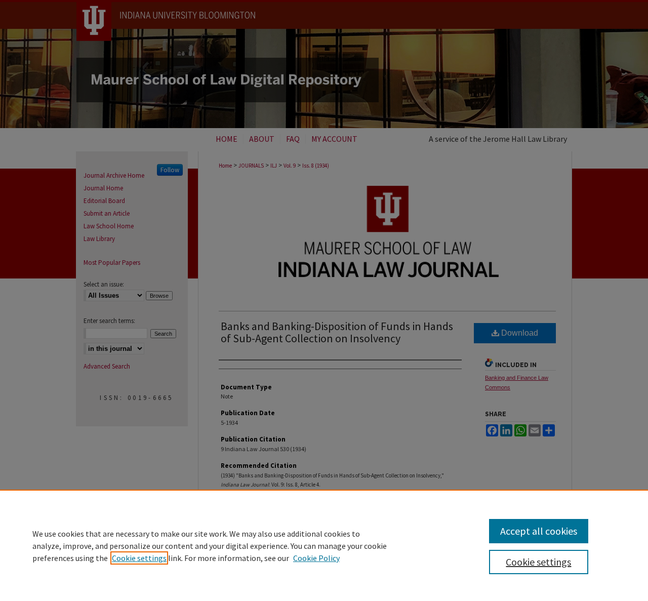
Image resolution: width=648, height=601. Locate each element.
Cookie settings (139, 558)
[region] (324, 545)
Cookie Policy (316, 558)
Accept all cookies (538, 531)
